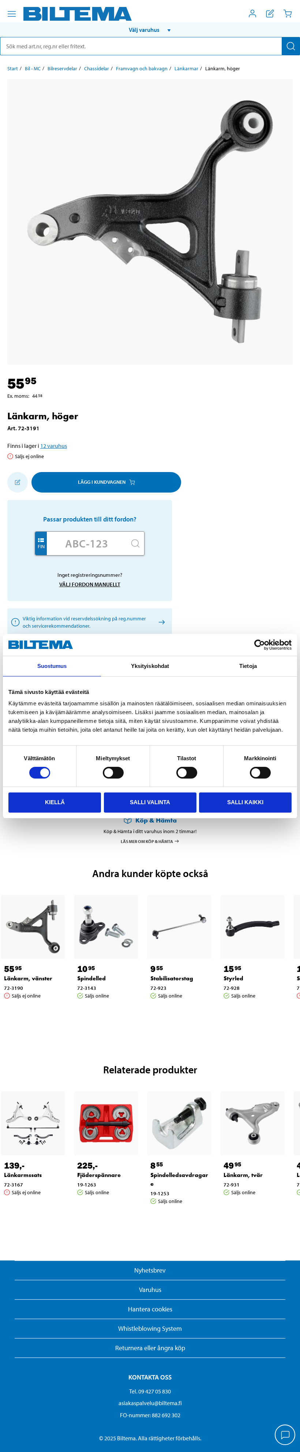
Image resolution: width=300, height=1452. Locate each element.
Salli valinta (150, 802)
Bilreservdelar (62, 68)
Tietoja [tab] (248, 666)
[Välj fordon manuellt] (160, 622)
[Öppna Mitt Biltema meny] (252, 13)
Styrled (233, 978)
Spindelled (91, 978)
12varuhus (53, 445)
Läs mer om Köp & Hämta (147, 841)
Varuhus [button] (150, 1289)
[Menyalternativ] (11, 14)
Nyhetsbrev (150, 1270)
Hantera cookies (150, 1309)
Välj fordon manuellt (89, 584)
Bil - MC (33, 68)
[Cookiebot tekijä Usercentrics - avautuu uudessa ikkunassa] (260, 644)
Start (12, 68)
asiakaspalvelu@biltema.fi (150, 1403)
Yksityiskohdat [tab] (150, 666)
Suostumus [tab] (52, 666)
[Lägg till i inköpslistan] (17, 482)
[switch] (113, 773)
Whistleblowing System (150, 1328)
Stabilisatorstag (171, 978)
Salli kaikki (245, 802)
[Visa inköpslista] (270, 13)
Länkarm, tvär (243, 1175)
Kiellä (55, 802)
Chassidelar (96, 68)
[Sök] (291, 46)
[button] (150, 29)
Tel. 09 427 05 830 (150, 1391)
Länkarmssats (23, 1175)
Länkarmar (186, 68)
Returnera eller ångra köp (150, 1348)
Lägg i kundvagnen (101, 482)
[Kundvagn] (287, 13)
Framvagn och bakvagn (142, 68)
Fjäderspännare (99, 1175)
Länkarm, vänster (28, 978)
